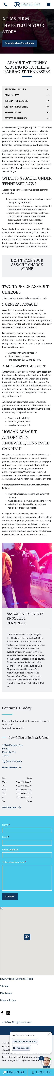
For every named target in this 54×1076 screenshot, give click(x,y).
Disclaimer (6, 993)
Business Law (13, 112)
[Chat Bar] (27, 1072)
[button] (27, 937)
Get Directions (9, 807)
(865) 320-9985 (14, 761)
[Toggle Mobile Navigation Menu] (48, 4)
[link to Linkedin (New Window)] (8, 1013)
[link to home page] (27, 4)
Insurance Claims (16, 100)
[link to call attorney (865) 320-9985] (5, 4)
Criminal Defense (16, 106)
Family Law (11, 95)
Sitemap (4, 985)
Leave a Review (9, 767)
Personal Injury (15, 89)
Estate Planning (15, 118)
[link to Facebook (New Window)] (2, 1013)
